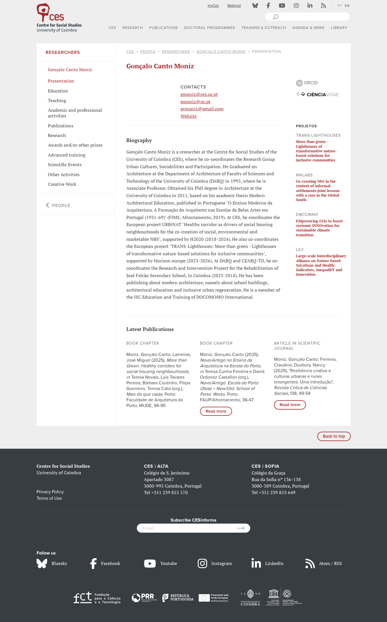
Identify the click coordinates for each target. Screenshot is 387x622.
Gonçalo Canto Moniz (221, 51)
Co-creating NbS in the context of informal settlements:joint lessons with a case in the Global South (318, 190)
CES (130, 51)
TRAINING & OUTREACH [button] (263, 28)
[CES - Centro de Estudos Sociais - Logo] (59, 17)
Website (188, 116)
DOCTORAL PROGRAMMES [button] (209, 28)
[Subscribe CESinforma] (243, 528)
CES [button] (112, 28)
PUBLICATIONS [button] (163, 28)
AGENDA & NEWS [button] (308, 28)
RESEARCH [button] (132, 28)
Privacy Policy (50, 492)
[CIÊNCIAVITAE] (317, 94)
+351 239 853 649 (277, 492)
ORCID (310, 83)
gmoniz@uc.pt (195, 101)
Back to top (334, 436)
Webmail (234, 5)
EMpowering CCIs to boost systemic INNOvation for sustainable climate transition (319, 227)
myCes (213, 5)
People (148, 51)
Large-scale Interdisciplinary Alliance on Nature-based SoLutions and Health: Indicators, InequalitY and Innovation (321, 265)
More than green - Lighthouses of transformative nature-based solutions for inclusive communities (316, 151)
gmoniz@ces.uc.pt (199, 94)
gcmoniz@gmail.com (202, 109)
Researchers (176, 51)
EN (347, 6)
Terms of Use (49, 498)
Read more (216, 411)
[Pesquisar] (275, 16)
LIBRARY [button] (339, 28)
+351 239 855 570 (169, 492)
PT (340, 6)
